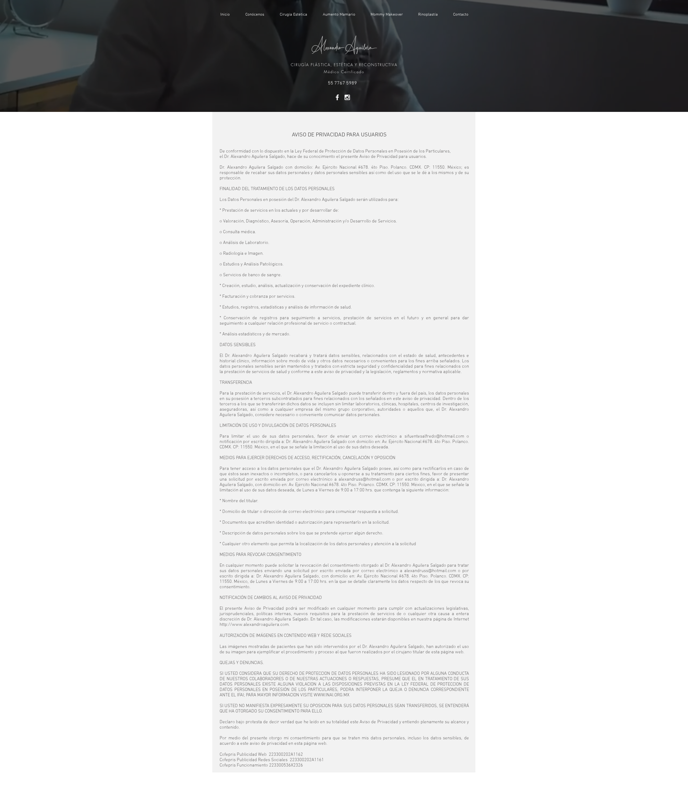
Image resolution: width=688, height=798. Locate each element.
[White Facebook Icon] (337, 97)
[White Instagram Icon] (347, 97)
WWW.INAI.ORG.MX (331, 695)
